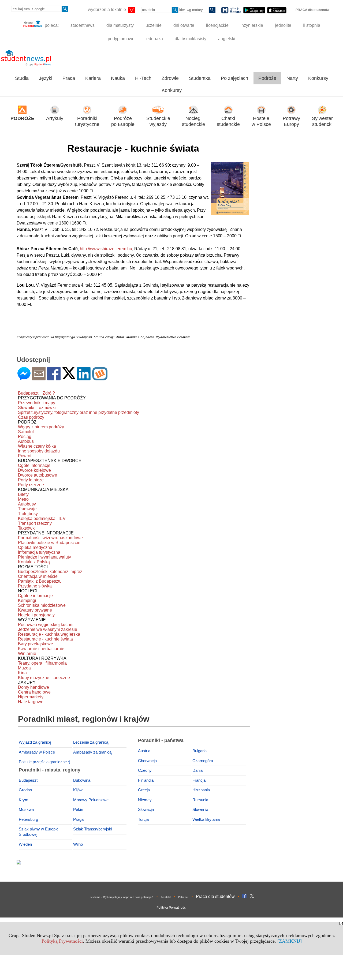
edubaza (154, 38)
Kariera (93, 78)
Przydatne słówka (35, 586)
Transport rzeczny (35, 523)
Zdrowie (170, 78)
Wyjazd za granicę (35, 742)
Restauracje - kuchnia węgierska (49, 634)
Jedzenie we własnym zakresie (47, 629)
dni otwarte (183, 25)
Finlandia (146, 780)
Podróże (267, 78)
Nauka (118, 78)
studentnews (82, 25)
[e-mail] (39, 378)
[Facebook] (54, 378)
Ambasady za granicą (92, 752)
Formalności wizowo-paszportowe (50, 537)
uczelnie (154, 25)
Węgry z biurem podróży (41, 427)
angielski (226, 38)
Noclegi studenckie (193, 121)
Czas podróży (31, 417)
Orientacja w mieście (38, 576)
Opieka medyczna (35, 547)
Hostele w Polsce (261, 121)
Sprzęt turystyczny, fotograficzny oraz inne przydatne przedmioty (78, 412)
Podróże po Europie (123, 121)
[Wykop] (99, 378)
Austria (144, 751)
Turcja (143, 819)
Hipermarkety (30, 697)
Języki (45, 78)
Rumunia (200, 800)
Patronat (183, 896)
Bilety (23, 494)
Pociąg (24, 436)
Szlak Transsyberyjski (92, 829)
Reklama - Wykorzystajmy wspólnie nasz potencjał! (121, 896)
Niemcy (145, 800)
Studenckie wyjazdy (158, 121)
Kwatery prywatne (35, 610)
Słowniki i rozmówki (37, 407)
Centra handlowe (34, 692)
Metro (23, 499)
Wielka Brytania (206, 819)
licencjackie (217, 25)
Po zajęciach (234, 78)
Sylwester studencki (322, 121)
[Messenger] (24, 378)
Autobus (26, 441)
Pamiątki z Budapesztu (40, 581)
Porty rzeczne (31, 484)
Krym (23, 800)
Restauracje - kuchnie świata (45, 639)
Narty (292, 78)
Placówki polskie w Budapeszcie (49, 542)
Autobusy (27, 504)
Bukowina (81, 780)
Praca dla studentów (215, 896)
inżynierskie (251, 25)
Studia (22, 78)
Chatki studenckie (228, 121)
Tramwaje (27, 509)
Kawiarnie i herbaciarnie (41, 648)
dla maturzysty (120, 25)
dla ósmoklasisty (190, 38)
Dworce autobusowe (37, 475)
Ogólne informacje (35, 595)
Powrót (24, 456)
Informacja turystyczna (39, 552)
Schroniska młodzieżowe (42, 605)
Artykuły (54, 118)
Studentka (200, 78)
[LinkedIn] (84, 378)
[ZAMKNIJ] (289, 941)
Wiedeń (25, 844)
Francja (199, 780)
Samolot (26, 431)
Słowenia (200, 809)
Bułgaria (199, 751)
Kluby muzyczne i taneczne (44, 677)
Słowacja (146, 809)
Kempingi (27, 600)
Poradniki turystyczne (87, 121)
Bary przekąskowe (35, 644)
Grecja (144, 790)
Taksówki (27, 528)
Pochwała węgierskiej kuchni (45, 624)
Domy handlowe (33, 687)
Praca (68, 78)
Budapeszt (28, 780)
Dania (197, 770)
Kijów (78, 790)
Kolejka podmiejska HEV (42, 518)
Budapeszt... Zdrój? (36, 393)
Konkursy (318, 78)
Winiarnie (27, 653)
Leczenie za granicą (90, 742)
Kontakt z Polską (34, 562)
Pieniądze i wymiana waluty (44, 557)
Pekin (78, 809)
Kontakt (166, 896)
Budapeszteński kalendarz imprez (50, 571)
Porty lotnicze (31, 480)
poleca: (51, 25)
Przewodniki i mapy (36, 402)
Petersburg (28, 819)
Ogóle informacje (34, 465)
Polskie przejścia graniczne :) (44, 762)
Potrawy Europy (291, 121)
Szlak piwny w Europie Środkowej (38, 832)
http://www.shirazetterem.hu (106, 248)
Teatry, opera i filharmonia (42, 663)
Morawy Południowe (91, 800)
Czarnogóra (202, 761)
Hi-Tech (143, 78)
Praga (78, 819)
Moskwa (26, 809)
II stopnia (311, 25)
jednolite (283, 25)
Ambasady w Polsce (37, 752)
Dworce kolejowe (34, 470)
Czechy (145, 770)
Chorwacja (147, 761)
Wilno (78, 844)
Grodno (25, 790)
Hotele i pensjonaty (36, 615)
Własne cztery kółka (37, 446)
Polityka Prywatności (171, 907)
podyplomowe (121, 38)
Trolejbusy (28, 513)
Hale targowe (30, 701)
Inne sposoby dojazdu (39, 451)
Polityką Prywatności (62, 941)
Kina (22, 673)
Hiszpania (201, 790)
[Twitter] (69, 376)
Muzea (24, 668)
